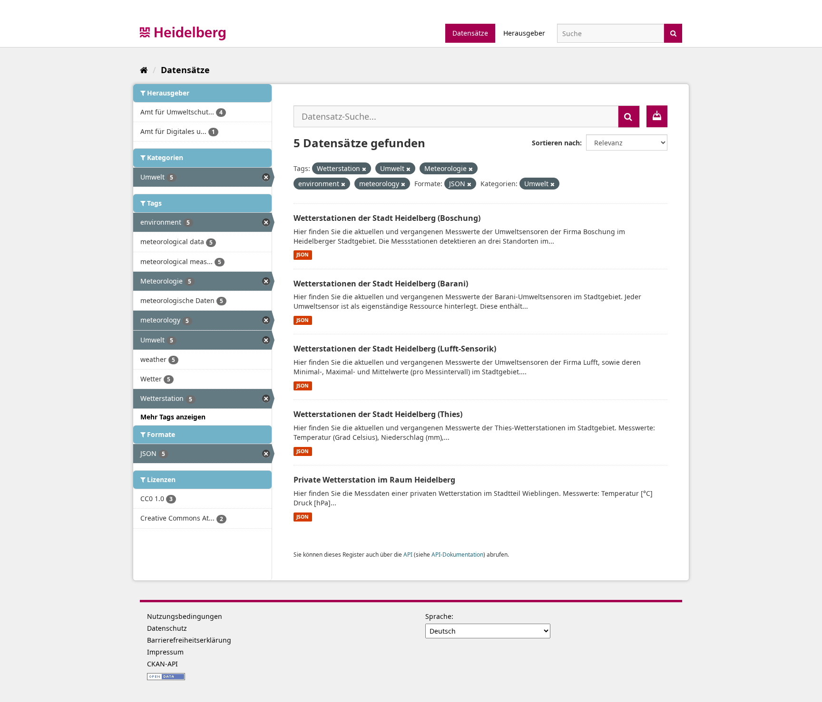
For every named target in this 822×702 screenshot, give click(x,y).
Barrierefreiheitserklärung (189, 640)
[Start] (144, 70)
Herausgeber (524, 33)
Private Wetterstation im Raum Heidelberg (374, 479)
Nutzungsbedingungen (184, 616)
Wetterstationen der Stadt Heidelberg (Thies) (378, 414)
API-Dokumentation (457, 554)
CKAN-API (162, 663)
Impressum (165, 651)
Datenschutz (167, 628)
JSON (302, 255)
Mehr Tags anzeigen (173, 416)
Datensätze (470, 33)
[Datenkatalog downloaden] (656, 116)
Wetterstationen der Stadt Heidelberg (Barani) (381, 283)
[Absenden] (673, 32)
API (407, 554)
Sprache (438, 616)
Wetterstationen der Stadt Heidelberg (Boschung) (387, 218)
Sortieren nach (556, 142)
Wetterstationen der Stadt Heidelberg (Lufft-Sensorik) (395, 348)
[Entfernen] (364, 168)
